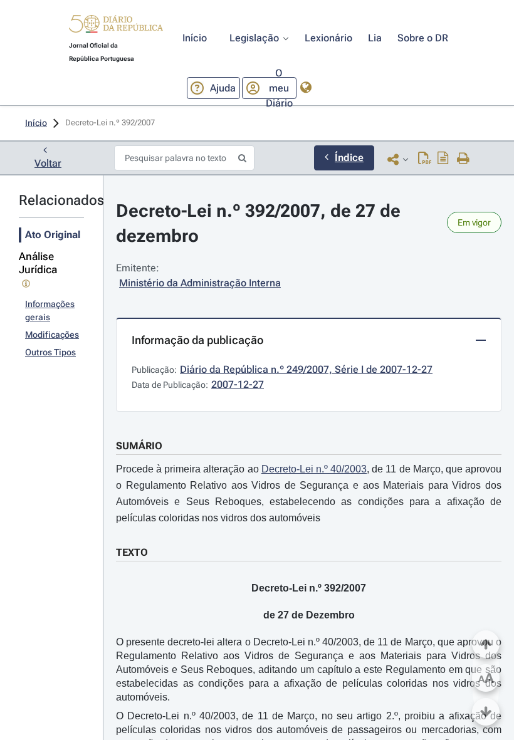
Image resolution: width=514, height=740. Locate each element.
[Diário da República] (116, 26)
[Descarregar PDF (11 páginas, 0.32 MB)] (424, 159)
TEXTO (132, 552)
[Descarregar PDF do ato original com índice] (443, 159)
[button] (116, 25)
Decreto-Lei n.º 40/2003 (314, 469)
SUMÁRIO (139, 446)
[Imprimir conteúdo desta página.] (463, 159)
